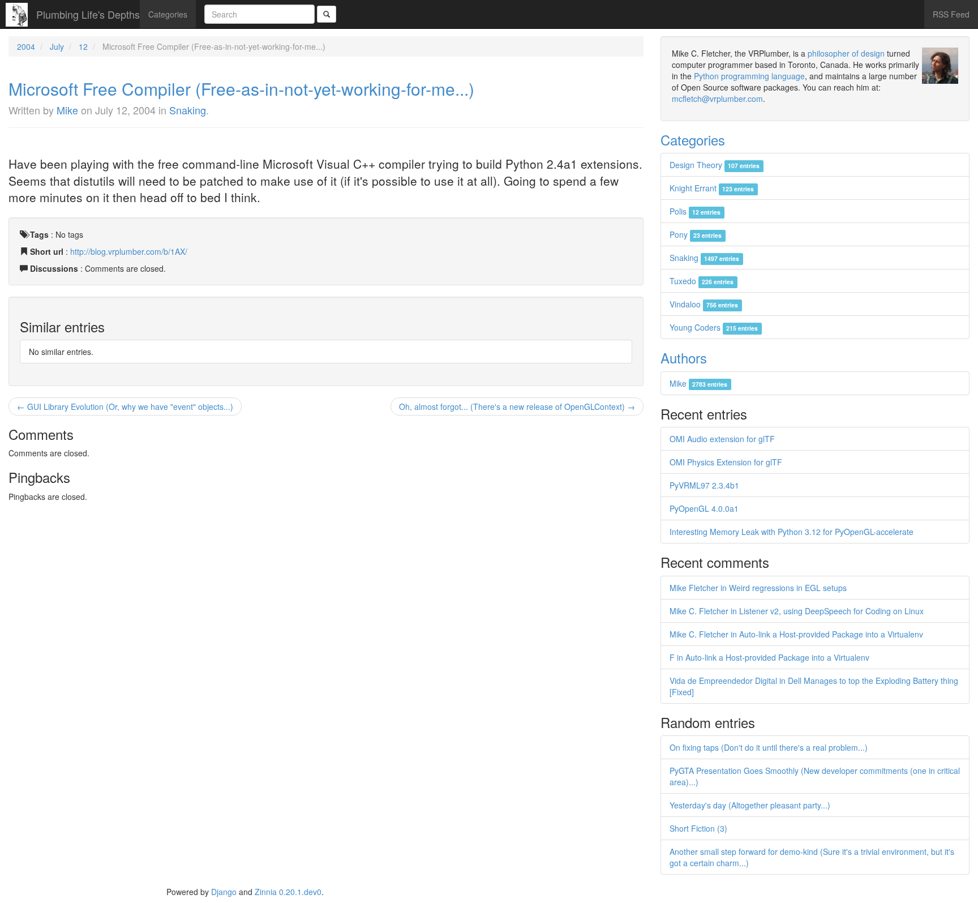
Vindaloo (704, 304)
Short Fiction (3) (698, 828)
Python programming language (749, 76)
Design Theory (715, 164)
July (57, 46)
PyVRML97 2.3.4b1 (704, 485)
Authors (683, 357)
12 (83, 46)
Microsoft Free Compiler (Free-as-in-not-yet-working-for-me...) (241, 88)
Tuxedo (702, 280)
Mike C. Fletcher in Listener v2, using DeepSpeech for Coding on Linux (797, 611)
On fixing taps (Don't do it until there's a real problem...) (769, 747)
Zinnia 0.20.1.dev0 (288, 891)
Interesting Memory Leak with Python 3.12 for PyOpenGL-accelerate (791, 531)
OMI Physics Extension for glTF (726, 462)
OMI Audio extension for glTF (722, 438)
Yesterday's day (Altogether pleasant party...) (750, 805)
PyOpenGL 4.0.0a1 (704, 508)
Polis (695, 211)
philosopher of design (846, 53)
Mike (67, 109)
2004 (26, 46)
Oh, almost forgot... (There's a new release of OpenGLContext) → (517, 406)
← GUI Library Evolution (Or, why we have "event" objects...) (125, 406)
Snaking (187, 109)
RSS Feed (951, 14)
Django (224, 891)
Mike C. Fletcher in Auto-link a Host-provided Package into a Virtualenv (796, 634)
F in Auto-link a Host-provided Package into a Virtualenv (769, 657)
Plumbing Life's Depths (88, 14)
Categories (167, 14)
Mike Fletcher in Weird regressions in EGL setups (758, 587)
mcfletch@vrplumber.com (717, 98)
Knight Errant (712, 188)
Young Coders (714, 327)
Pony (696, 234)
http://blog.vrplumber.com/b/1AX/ (128, 251)
